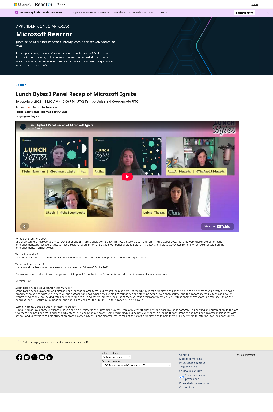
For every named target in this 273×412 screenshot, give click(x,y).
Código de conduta (190, 371)
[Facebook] (20, 358)
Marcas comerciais (190, 358)
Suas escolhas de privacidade (195, 377)
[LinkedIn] (50, 358)
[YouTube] (42, 358)
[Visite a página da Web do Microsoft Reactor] (44, 4)
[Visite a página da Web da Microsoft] (23, 4)
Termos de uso (188, 367)
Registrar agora (244, 12)
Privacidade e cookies (192, 363)
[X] (35, 358)
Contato (184, 355)
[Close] (268, 13)
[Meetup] (27, 358)
